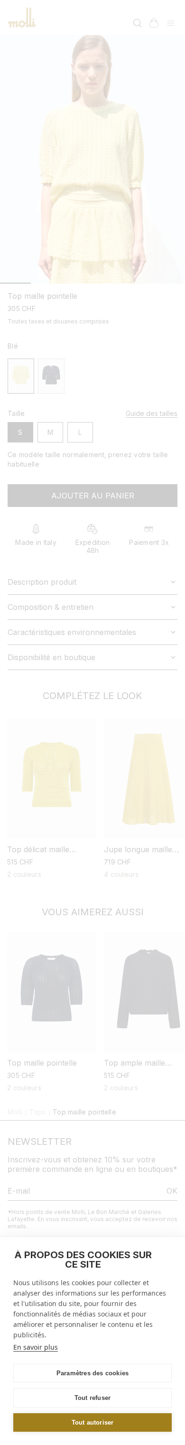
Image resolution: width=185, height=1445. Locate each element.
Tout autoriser (93, 1422)
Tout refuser (92, 1397)
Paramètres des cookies (92, 1373)
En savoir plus (35, 1347)
